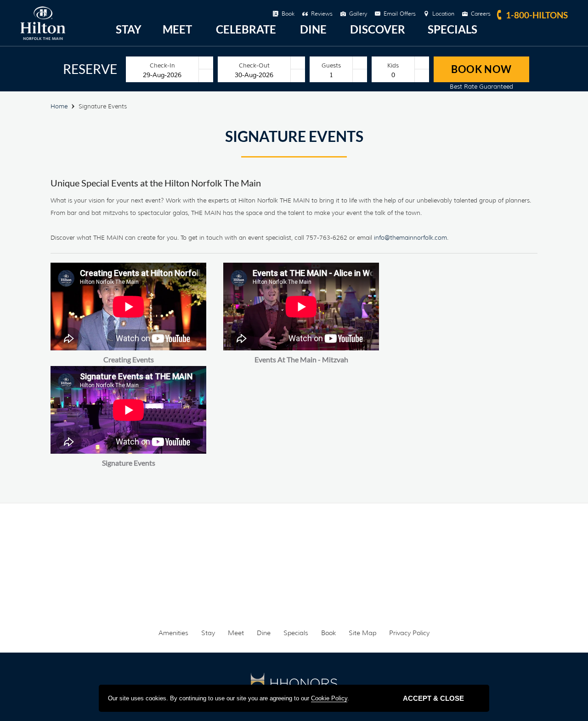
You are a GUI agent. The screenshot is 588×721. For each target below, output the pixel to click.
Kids (393, 65)
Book (288, 13)
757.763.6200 (306, 544)
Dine (313, 29)
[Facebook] (258, 599)
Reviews (322, 13)
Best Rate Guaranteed (481, 86)
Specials (452, 29)
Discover (377, 29)
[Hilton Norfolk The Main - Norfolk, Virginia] (43, 37)
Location (443, 13)
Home (59, 106)
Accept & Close (433, 698)
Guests (331, 65)
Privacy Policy (409, 633)
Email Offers (400, 13)
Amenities (173, 633)
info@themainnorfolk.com (410, 237)
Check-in (162, 65)
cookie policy (329, 698)
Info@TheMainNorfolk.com (406, 544)
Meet (177, 29)
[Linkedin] (330, 599)
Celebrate (246, 29)
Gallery (358, 13)
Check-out (254, 65)
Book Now (481, 69)
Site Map (362, 633)
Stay (128, 29)
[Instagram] (294, 599)
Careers (481, 13)
